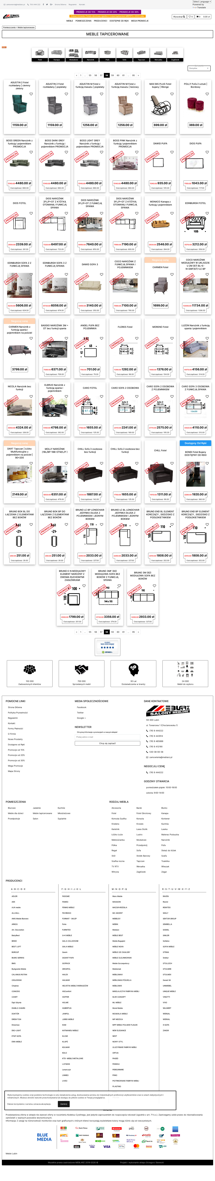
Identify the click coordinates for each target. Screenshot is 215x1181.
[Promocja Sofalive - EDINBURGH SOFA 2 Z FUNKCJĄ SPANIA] (11, 279)
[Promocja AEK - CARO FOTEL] (81, 401)
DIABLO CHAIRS (18, 1008)
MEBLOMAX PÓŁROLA (121, 980)
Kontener (165, 818)
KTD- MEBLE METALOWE (72, 1058)
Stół (113, 856)
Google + (81, 718)
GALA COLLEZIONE (70, 941)
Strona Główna (60, 4)
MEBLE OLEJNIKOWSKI (122, 958)
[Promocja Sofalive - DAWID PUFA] (152, 156)
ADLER (14, 896)
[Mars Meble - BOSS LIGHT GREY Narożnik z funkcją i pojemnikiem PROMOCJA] (90, 163)
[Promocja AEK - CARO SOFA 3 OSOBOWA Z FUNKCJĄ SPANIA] (187, 401)
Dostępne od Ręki (16, 744)
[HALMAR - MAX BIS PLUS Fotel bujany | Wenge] (160, 104)
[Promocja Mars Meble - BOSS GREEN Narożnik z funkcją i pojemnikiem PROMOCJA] (11, 156)
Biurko (164, 808)
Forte (64, 924)
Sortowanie (199, 66)
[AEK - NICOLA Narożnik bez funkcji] (19, 407)
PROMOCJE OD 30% (129, 12)
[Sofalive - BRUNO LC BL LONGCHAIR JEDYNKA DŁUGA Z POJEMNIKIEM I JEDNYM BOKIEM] (125, 535)
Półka (114, 845)
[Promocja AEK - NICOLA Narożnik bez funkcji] (11, 401)
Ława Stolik (141, 829)
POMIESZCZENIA (83, 21)
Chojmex (15, 986)
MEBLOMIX (117, 986)
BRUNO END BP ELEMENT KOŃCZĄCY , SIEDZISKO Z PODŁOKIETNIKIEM (195, 514)
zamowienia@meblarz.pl (15, 4)
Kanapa (57, 60)
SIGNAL (166, 930)
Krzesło (139, 824)
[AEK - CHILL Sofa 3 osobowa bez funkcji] (90, 474)
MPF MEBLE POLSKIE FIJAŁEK (124, 1025)
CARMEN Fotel (160, 267)
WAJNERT (167, 1008)
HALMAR (66, 980)
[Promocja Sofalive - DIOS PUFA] (187, 156)
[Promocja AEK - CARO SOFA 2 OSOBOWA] (116, 401)
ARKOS (15, 924)
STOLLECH (167, 963)
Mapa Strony (14, 771)
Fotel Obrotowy (143, 813)
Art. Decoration (18, 930)
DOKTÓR (15, 1014)
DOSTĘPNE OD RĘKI (119, 21)
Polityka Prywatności (18, 712)
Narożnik (90, 60)
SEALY (165, 913)
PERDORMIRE (118, 1070)
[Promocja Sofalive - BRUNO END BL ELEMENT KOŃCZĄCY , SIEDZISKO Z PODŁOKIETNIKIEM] (152, 529)
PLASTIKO (116, 1086)
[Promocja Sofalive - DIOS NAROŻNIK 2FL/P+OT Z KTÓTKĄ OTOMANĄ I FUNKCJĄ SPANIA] (46, 217)
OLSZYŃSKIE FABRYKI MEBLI (124, 1047)
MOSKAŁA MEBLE (120, 1014)
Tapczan (141, 60)
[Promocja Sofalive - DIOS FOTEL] (11, 217)
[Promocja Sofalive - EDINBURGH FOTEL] (187, 217)
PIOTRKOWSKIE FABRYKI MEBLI (125, 1081)
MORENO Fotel (160, 327)
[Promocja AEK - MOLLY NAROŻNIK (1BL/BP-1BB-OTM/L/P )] (46, 467)
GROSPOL (66, 969)
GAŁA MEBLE (67, 946)
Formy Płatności (15, 728)
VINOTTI (166, 997)
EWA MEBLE (17, 1042)
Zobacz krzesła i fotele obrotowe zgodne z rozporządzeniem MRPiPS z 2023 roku (107, 16)
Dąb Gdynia (16, 1002)
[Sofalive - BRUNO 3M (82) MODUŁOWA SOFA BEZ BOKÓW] (142, 596)
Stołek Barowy (143, 856)
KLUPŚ (65, 1042)
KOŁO (64, 1053)
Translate (201, 7)
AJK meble (16, 907)
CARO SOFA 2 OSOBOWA (125, 388)
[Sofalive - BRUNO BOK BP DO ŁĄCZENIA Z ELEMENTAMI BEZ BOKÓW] (54, 535)
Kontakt (82, 4)
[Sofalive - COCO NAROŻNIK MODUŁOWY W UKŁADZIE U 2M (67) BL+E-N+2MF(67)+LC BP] (195, 285)
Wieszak (165, 866)
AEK (13, 902)
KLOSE (65, 1036)
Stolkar (166, 958)
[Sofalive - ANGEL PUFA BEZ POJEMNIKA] (90, 349)
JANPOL (65, 1014)
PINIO (114, 1075)
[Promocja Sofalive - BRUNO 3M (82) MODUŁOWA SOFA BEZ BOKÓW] (134, 590)
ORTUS (115, 1053)
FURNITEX (66, 930)
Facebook (81, 707)
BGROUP (15, 952)
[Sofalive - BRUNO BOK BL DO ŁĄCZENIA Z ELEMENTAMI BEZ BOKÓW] (19, 535)
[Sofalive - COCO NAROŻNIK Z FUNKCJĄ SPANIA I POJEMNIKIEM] (125, 285)
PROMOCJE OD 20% (107, 12)
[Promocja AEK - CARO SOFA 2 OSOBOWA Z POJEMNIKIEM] (152, 401)
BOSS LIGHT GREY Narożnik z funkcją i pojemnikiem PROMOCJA (90, 143)
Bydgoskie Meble (19, 969)
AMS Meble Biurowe (20, 919)
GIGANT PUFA (68, 958)
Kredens (115, 824)
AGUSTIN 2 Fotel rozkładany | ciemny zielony (19, 85)
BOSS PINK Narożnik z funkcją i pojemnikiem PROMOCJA (125, 143)
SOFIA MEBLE (168, 946)
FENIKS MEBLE (68, 907)
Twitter (80, 712)
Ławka (164, 829)
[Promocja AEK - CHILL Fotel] (152, 467)
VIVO (165, 1002)
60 (118, 75)
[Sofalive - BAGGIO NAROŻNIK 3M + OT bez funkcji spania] (54, 349)
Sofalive (166, 941)
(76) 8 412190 (155, 746)
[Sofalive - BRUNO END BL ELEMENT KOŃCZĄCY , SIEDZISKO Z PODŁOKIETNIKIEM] (160, 535)
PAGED (115, 1058)
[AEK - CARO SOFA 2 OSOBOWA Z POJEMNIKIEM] (160, 407)
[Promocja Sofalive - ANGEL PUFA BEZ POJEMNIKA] (81, 342)
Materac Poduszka (170, 834)
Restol (165, 902)
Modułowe (73, 60)
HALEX (65, 974)
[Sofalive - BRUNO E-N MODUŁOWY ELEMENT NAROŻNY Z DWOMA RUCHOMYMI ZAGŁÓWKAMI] (72, 596)
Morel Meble (117, 1008)
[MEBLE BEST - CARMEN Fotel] (160, 285)
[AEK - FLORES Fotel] (125, 349)
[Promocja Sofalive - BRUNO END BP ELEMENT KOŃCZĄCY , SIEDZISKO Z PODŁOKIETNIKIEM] (187, 529)
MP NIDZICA (117, 1019)
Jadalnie (37, 808)
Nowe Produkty (15, 739)
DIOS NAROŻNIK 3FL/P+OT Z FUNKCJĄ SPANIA (90, 203)
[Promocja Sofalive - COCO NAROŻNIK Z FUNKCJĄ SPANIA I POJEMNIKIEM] (116, 279)
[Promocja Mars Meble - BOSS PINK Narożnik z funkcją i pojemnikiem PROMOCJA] (116, 156)
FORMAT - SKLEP (69, 919)
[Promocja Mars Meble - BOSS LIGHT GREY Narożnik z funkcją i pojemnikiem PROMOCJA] (81, 156)
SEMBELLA (167, 924)
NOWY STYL (117, 1042)
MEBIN (115, 924)
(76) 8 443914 (155, 736)
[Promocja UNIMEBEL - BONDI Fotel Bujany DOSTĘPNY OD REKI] (187, 467)
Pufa (107, 60)
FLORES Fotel (125, 327)
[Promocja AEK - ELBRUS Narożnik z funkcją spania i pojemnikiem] (46, 401)
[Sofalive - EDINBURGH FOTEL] (195, 224)
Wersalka (158, 60)
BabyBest (16, 935)
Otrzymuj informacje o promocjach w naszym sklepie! (97, 732)
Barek (139, 808)
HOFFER (65, 997)
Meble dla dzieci (15, 813)
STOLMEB (167, 969)
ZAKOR (166, 1030)
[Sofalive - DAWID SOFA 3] (90, 285)
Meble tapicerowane (42, 813)
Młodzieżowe (64, 813)
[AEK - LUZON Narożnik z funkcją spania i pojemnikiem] (195, 349)
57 (101, 75)
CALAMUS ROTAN (19, 974)
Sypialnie (62, 818)
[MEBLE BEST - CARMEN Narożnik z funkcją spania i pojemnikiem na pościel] (19, 349)
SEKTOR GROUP (169, 919)
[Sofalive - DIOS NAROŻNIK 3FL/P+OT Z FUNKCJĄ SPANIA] (90, 224)
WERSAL (166, 1014)
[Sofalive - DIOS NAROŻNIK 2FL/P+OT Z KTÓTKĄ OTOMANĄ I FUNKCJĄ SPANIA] (54, 224)
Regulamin (73, 4)
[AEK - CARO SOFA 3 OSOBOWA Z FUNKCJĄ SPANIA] (195, 407)
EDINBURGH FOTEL (195, 203)
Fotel (40, 60)
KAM (64, 1025)
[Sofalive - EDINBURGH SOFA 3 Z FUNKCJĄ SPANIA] (54, 285)
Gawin (64, 952)
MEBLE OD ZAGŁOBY (121, 952)
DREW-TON (16, 1019)
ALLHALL (15, 913)
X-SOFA (166, 1025)
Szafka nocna (118, 861)
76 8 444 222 (34, 4)
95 (133, 75)
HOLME (65, 1002)
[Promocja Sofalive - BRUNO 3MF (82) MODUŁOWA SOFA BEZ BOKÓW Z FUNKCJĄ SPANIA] (99, 590)
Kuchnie (61, 808)
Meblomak (116, 969)
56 (95, 75)
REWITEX (166, 907)
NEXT (114, 1036)
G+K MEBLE (67, 935)
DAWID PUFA (160, 143)
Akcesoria (116, 808)
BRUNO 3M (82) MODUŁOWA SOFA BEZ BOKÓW (142, 575)
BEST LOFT (16, 946)
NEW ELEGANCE (119, 1030)
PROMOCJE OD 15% (85, 12)
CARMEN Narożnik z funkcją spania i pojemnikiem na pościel (19, 329)
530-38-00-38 (155, 752)
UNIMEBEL (167, 986)
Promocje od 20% (16, 755)
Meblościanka (118, 840)
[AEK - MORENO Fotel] (160, 349)
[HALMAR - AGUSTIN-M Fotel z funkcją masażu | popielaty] (90, 104)
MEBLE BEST (117, 935)
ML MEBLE (116, 1002)
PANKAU (116, 1064)
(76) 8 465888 (155, 741)
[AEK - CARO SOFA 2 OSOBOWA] (125, 407)
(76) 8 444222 (155, 730)
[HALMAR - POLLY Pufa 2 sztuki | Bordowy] (195, 104)
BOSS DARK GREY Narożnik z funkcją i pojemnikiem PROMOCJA (54, 143)
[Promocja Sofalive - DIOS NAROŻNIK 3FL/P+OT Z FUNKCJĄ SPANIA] (81, 217)
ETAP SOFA (16, 1036)
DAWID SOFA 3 (90, 264)
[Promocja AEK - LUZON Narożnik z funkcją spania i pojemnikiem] (187, 342)
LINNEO (65, 1075)
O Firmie (12, 734)
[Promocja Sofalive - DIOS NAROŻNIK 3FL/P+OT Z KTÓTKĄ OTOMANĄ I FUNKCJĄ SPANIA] (116, 217)
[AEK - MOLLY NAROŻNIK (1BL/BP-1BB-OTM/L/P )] (54, 474)
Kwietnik (115, 829)
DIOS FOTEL (19, 203)
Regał (114, 850)
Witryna (115, 872)
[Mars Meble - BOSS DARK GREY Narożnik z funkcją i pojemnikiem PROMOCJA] (54, 163)
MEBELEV (116, 919)
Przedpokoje (14, 818)
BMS (14, 963)
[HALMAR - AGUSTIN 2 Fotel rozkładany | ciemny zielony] (19, 104)
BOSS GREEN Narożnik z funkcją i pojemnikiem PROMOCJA (19, 143)
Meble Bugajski (118, 941)
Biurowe (12, 808)
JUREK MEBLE (68, 1019)
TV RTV (115, 866)
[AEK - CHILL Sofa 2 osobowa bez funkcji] (125, 474)
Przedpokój (141, 845)
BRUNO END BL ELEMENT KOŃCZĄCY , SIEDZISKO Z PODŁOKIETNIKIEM (160, 514)
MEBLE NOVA (118, 946)
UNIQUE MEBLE (169, 991)
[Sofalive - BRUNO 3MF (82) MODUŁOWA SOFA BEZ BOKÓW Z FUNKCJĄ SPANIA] (107, 596)
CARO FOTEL (90, 388)
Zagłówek (175, 60)
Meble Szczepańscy (120, 963)
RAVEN (166, 896)
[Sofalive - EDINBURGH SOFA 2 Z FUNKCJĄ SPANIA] (19, 285)
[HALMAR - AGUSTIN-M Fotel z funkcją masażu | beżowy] (125, 104)
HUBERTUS (66, 1008)
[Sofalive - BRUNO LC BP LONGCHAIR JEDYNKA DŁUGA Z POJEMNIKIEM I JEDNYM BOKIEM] (90, 535)
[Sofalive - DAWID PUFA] (160, 163)
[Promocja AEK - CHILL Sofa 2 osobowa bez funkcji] (116, 467)
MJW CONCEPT (119, 997)
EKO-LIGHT (16, 1030)
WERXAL (166, 1019)
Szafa (164, 856)
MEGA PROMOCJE (140, 21)
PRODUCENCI (100, 21)
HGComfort (66, 991)
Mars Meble (117, 896)
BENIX (14, 941)
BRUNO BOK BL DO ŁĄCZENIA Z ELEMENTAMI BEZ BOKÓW (19, 514)
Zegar (164, 872)
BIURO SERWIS (18, 958)
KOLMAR (66, 1047)
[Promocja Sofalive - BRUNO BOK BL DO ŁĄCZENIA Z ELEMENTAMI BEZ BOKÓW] (11, 529)
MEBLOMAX (117, 974)
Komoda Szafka (119, 818)
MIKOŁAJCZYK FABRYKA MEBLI (125, 991)
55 (90, 75)
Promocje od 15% (16, 750)
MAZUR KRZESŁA (119, 907)
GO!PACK (66, 963)
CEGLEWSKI (17, 980)
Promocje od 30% (16, 760)
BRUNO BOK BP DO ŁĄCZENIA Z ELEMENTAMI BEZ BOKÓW (55, 514)
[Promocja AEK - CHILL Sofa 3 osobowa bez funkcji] (81, 467)
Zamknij (63, 1104)
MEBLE (69, 21)
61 (123, 75)
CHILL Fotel (160, 450)
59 (112, 75)
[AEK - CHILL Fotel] (160, 474)
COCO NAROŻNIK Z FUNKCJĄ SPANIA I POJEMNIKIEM (125, 264)
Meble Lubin (11, 1153)
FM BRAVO (66, 913)
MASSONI (116, 902)
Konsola (140, 818)
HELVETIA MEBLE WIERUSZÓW (75, 986)
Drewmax (16, 1025)
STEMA (166, 952)
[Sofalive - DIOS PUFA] (195, 163)
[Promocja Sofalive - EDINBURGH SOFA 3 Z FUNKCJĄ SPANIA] (46, 279)
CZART (15, 997)
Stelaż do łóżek (168, 850)
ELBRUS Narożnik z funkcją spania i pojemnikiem (54, 388)
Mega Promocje (15, 766)
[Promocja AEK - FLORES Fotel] (116, 342)
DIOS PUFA (196, 143)
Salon (35, 818)
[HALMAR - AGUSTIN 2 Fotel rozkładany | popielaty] (54, 104)
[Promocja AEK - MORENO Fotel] (152, 342)
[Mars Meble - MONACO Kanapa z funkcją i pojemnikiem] (160, 224)
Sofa (124, 60)
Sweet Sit (167, 980)
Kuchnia (165, 824)
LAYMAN (66, 1064)
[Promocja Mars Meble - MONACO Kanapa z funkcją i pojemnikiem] (152, 217)
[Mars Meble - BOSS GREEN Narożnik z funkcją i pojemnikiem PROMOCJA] (19, 163)
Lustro (139, 834)
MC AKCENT (117, 913)
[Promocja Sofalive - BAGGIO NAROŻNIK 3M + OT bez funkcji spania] (46, 342)
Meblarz (115, 930)
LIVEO (64, 1081)
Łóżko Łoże (117, 834)
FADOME (66, 896)
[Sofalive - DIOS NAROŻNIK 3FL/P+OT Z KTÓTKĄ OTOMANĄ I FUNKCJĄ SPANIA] (125, 224)
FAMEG (65, 902)
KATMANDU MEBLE (70, 1030)
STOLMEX (167, 974)
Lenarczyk (66, 1070)
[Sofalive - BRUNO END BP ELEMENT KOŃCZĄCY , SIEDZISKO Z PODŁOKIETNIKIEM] (195, 535)
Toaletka (165, 861)
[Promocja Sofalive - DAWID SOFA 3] (81, 279)
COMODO (16, 991)
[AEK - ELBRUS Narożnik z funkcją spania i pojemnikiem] (54, 407)
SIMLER (166, 935)
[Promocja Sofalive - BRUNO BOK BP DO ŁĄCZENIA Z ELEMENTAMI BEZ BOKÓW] (46, 529)
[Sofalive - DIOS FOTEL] (19, 224)
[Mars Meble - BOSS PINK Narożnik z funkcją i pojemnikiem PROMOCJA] (125, 163)
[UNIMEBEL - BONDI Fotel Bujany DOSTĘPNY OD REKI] (195, 474)
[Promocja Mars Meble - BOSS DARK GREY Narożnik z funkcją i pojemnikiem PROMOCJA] (46, 156)
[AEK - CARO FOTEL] (90, 407)
